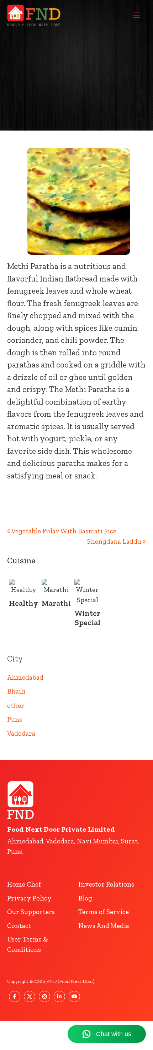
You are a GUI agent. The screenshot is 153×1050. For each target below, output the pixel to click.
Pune (14, 719)
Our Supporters (31, 912)
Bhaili (16, 691)
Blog (85, 898)
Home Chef (24, 884)
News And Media (103, 926)
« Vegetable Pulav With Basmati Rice (61, 531)
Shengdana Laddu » (116, 541)
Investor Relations (106, 884)
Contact (19, 926)
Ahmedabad (25, 677)
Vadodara (21, 733)
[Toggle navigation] (137, 15)
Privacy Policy (29, 898)
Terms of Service (103, 912)
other (15, 705)
